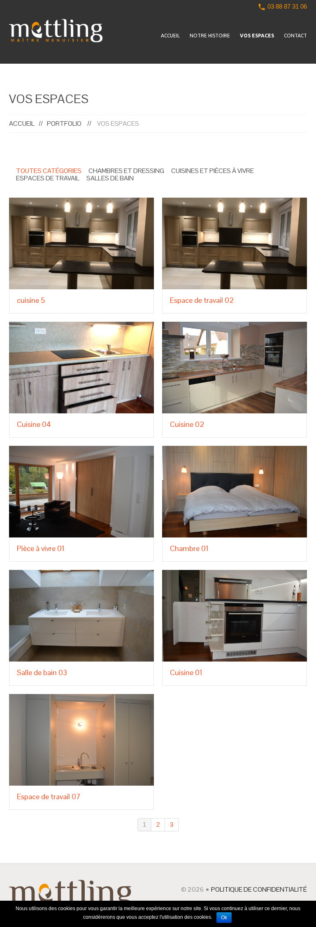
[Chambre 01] (234, 491)
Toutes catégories (48, 171)
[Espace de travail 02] (234, 243)
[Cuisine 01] (234, 616)
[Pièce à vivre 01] (81, 491)
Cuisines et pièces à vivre (212, 171)
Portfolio (64, 123)
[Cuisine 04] (81, 367)
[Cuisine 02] (234, 367)
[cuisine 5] (81, 243)
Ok (224, 917)
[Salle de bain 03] (81, 616)
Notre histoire (210, 35)
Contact (295, 35)
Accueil (170, 35)
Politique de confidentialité (259, 889)
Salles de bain (110, 178)
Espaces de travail (47, 178)
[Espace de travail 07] (81, 740)
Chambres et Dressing (126, 171)
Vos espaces (257, 35)
